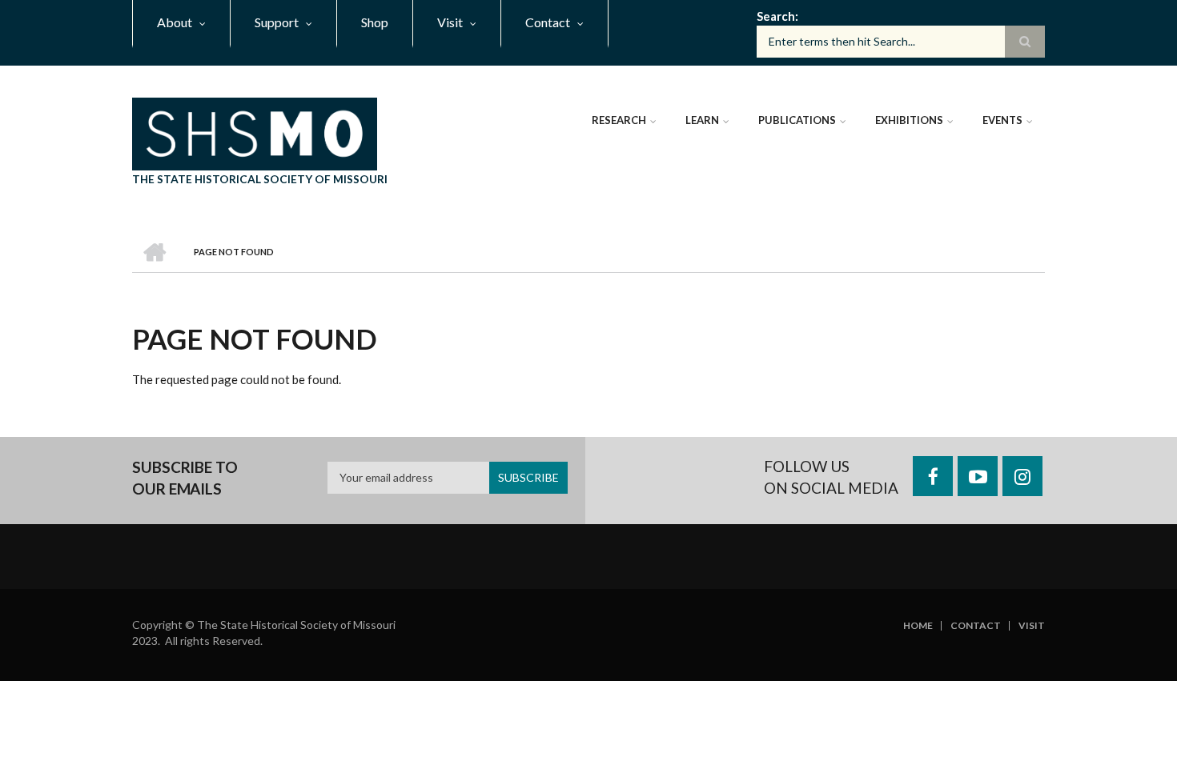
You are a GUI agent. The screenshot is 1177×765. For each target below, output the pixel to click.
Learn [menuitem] (702, 120)
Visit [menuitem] (450, 22)
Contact (975, 626)
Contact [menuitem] (547, 22)
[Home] (254, 132)
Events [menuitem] (1002, 120)
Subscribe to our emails (185, 478)
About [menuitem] (174, 22)
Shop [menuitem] (374, 22)
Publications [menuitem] (797, 120)
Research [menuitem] (619, 120)
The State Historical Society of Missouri (260, 179)
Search (776, 16)
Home (918, 626)
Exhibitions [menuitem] (909, 120)
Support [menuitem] (277, 22)
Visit (1031, 626)
